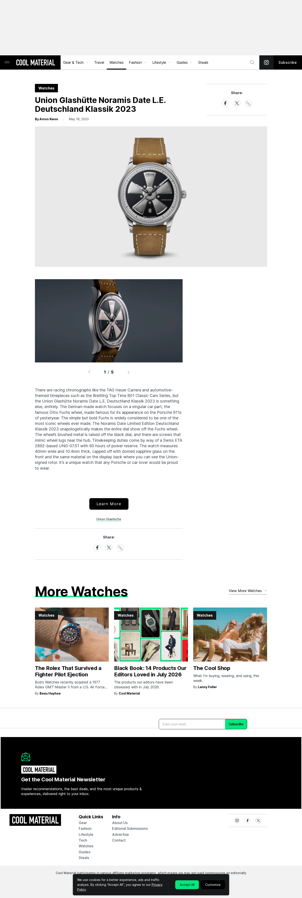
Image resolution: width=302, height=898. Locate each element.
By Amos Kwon (46, 119)
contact (119, 840)
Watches (116, 62)
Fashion (135, 62)
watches (86, 846)
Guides (182, 62)
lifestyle (86, 834)
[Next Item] (128, 372)
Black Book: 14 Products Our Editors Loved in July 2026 (150, 671)
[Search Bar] (252, 62)
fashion (85, 828)
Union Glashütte (108, 519)
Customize (213, 884)
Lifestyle (159, 62)
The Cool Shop (211, 668)
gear (83, 823)
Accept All (187, 884)
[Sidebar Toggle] (7, 62)
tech (83, 840)
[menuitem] (76, 62)
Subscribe (288, 62)
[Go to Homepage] (35, 63)
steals (203, 62)
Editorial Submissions (130, 828)
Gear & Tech (73, 62)
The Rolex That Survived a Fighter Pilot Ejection (68, 671)
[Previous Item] (89, 372)
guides (84, 852)
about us (120, 823)
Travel (99, 62)
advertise (120, 834)
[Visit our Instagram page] (266, 62)
